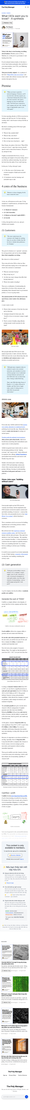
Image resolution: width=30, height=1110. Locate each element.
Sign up (5, 1075)
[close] (28, 2)
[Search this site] (25, 7)
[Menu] (28, 7)
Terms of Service (22, 1075)
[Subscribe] (26, 1096)
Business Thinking (6, 13)
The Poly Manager (8, 7)
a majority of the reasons (21, 554)
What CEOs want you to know (15, 74)
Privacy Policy (12, 1075)
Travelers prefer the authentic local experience (13, 437)
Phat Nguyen (9, 27)
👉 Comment (7, 895)
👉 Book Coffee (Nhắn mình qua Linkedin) (18, 895)
